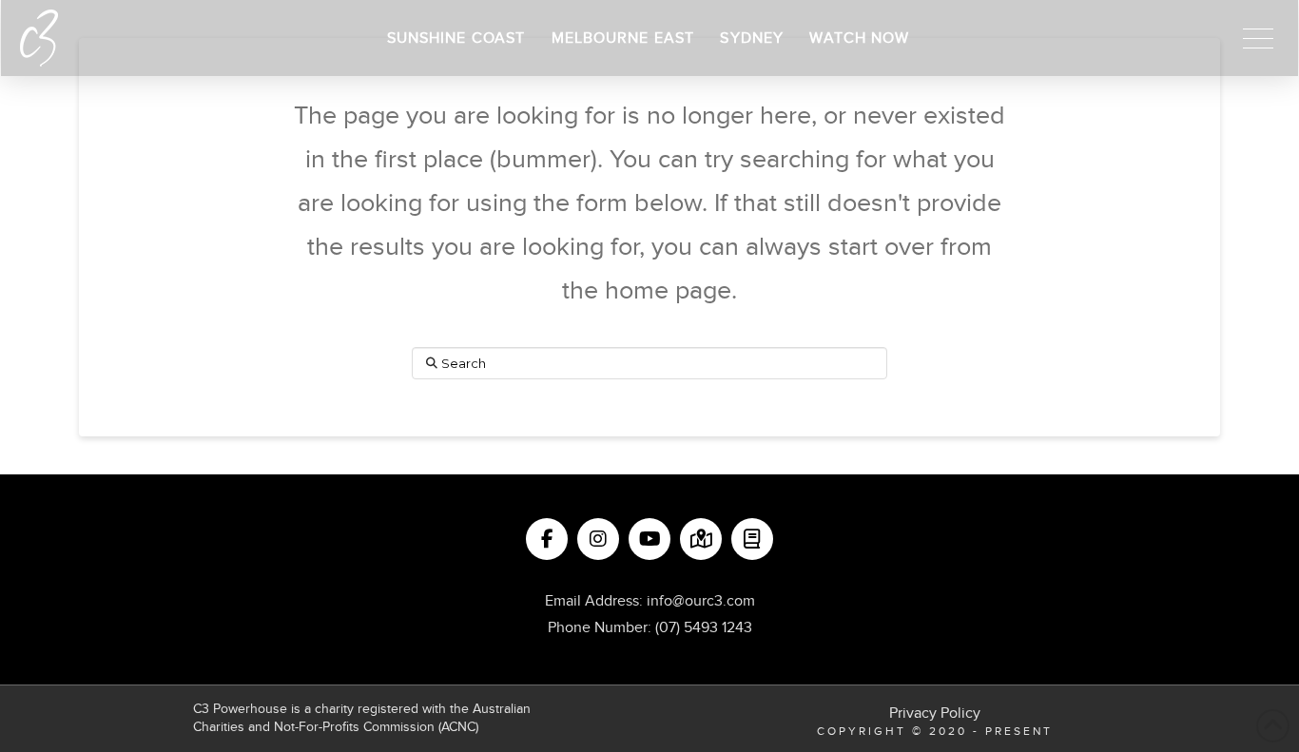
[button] (1258, 38)
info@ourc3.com (701, 600)
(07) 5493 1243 (703, 627)
